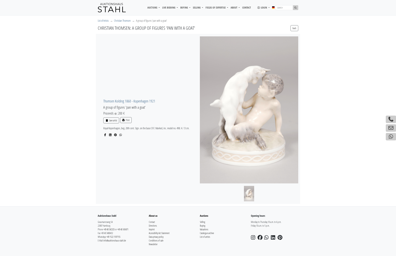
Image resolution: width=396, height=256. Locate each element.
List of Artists (103, 20)
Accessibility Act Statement (159, 233)
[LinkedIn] (110, 135)
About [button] (234, 7)
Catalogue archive (207, 233)
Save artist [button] (112, 120)
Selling (202, 222)
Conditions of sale (156, 240)
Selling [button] (197, 7)
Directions (153, 225)
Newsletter (153, 244)
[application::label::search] (295, 7)
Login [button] (264, 7)
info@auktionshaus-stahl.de (114, 240)
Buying (202, 225)
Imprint (152, 229)
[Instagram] (254, 238)
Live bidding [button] (169, 7)
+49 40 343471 (122, 229)
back (294, 28)
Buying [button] (184, 7)
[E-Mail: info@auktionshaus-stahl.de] (391, 128)
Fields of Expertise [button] (216, 7)
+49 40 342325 (109, 229)
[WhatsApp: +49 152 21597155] (391, 136)
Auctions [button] (152, 7)
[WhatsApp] (121, 135)
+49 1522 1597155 (113, 237)
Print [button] (127, 120)
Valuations (204, 229)
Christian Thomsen (122, 20)
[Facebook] (105, 135)
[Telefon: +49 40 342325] (391, 119)
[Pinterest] (115, 135)
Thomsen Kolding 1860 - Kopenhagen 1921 (129, 101)
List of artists (205, 237)
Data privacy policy (156, 237)
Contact (246, 7)
